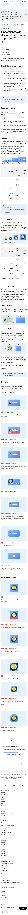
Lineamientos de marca (17, 904)
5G (1, 822)
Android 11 (3, 855)
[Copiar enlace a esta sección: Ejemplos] (9, 382)
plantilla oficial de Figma (13, 89)
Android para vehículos (6, 834)
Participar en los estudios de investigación (10, 882)
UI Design (4, 6)
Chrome (3, 893)
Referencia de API (5, 865)
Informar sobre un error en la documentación (10, 878)
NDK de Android (4, 870)
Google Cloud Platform (6, 897)
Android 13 (3, 851)
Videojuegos (3, 811)
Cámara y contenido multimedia (8, 818)
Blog (2, 803)
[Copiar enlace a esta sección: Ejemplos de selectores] (17, 577)
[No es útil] (14, 29)
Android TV (3, 836)
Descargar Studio (5, 868)
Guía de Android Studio (6, 861)
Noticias (3, 801)
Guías (7, 25)
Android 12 (3, 853)
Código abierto (4, 799)
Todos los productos (6, 900)
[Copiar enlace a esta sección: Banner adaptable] (13, 305)
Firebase (3, 895)
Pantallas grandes (5, 828)
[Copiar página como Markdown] (7, 42)
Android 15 (3, 847)
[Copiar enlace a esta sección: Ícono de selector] (16, 219)
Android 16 (3, 844)
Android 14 (3, 849)
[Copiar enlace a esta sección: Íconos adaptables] (16, 287)
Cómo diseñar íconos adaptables (12, 754)
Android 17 (3, 842)
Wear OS (3, 830)
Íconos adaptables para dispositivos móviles (14, 749)
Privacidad (3, 820)
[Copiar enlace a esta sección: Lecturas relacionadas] (19, 747)
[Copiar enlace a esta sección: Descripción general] (18, 108)
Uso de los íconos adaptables (11, 752)
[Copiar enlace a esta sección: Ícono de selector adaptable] (20, 329)
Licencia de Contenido (5, 777)
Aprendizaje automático (6, 813)
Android (3, 792)
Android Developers (5, 24)
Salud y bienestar (4, 815)
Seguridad (3, 797)
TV (9, 6)
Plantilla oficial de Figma (9, 741)
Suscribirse (24, 908)
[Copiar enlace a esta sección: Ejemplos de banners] (15, 392)
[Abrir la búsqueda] (17, 1)
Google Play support (5, 880)
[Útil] (11, 29)
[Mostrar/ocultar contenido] (10, 46)
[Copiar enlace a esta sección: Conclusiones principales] (22, 66)
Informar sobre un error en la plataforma (9, 876)
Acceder (24, 1)
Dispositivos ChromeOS (6, 832)
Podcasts (3, 805)
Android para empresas (6, 794)
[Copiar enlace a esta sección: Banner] (8, 139)
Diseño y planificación (15, 24)
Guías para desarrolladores (7, 863)
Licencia (9, 904)
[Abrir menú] (2, 1)
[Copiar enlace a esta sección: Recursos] (9, 738)
